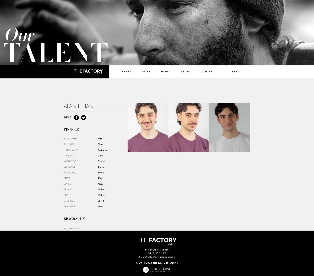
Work (146, 71)
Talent (126, 71)
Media (166, 71)
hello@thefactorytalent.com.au (157, 256)
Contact (208, 71)
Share (67, 117)
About (186, 71)
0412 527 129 (157, 253)
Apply (236, 71)
